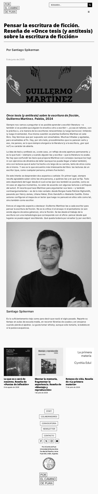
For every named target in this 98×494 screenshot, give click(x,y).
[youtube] (57, 441)
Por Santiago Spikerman (22, 50)
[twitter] (46, 441)
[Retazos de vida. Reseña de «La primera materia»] (80, 362)
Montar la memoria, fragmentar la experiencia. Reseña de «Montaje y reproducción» (48, 384)
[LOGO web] (12, 3)
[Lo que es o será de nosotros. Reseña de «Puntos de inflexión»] (18, 362)
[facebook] (41, 441)
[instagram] (52, 441)
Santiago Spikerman (20, 311)
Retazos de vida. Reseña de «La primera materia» (79, 381)
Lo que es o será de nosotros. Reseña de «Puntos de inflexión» (16, 381)
